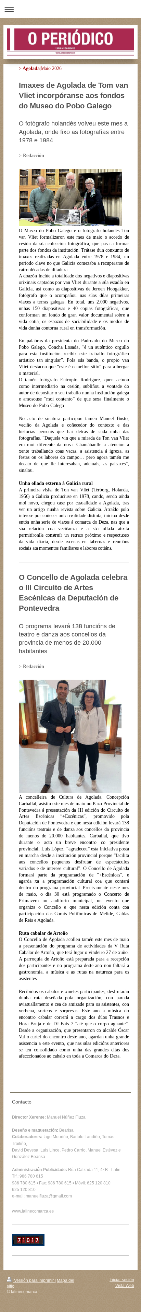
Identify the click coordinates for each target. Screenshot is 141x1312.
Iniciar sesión (122, 1279)
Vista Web (124, 1285)
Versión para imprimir (34, 1280)
